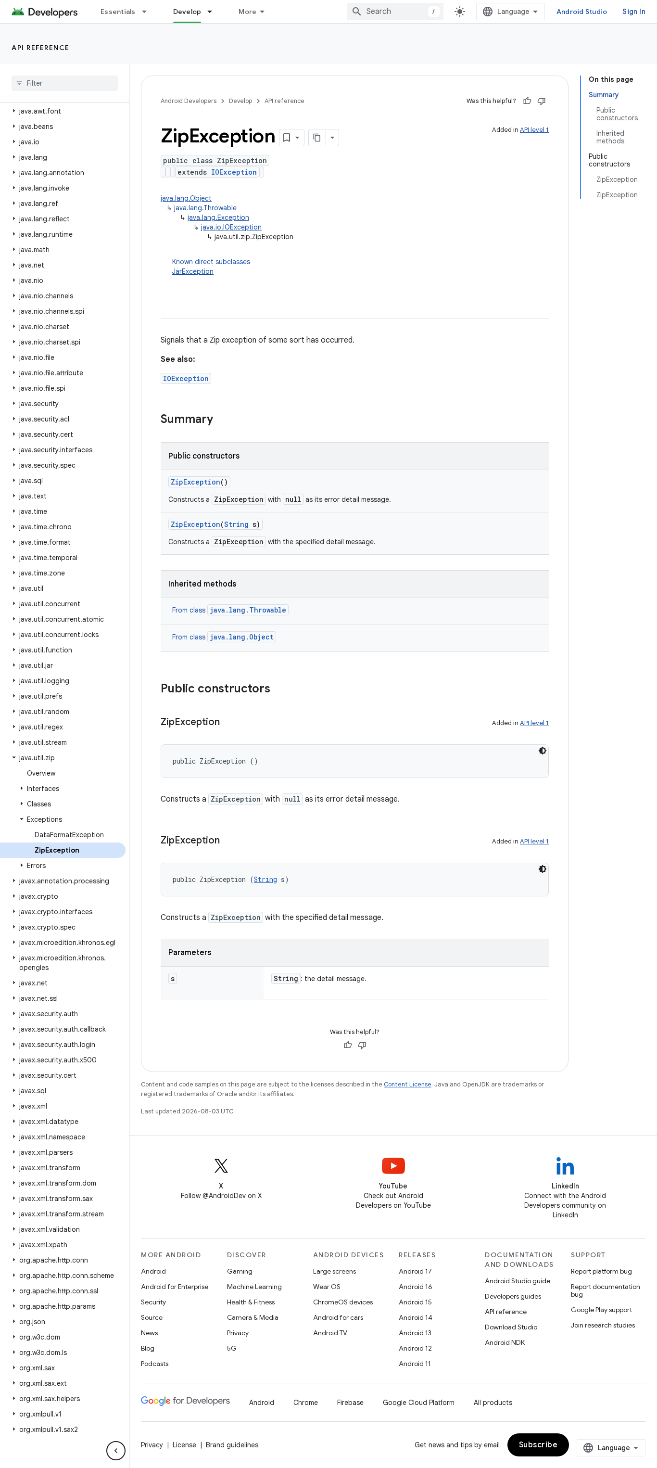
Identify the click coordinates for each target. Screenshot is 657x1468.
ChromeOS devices (343, 1302)
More (247, 11)
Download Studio (511, 1327)
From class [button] (229, 610)
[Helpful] (527, 101)
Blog (147, 1348)
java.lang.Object (186, 198)
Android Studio (581, 11)
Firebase (350, 1402)
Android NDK (505, 1342)
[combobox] (395, 11)
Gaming (240, 1271)
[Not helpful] (541, 101)
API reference (41, 47)
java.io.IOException (231, 227)
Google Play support (601, 1309)
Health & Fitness (251, 1302)
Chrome (305, 1402)
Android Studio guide (517, 1281)
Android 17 (415, 1271)
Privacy (238, 1332)
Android (153, 1271)
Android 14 (415, 1317)
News (149, 1332)
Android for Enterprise (174, 1286)
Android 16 (415, 1286)
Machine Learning (254, 1286)
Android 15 (415, 1302)
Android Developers (188, 101)
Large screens (334, 1271)
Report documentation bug (605, 1290)
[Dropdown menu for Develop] (214, 11)
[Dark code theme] (542, 750)
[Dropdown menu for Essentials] (149, 11)
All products (493, 1402)
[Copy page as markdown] (317, 137)
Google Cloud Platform (419, 1402)
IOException (234, 172)
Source (152, 1317)
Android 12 (415, 1348)
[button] (63, 111)
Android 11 (415, 1363)
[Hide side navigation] (116, 1450)
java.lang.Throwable (205, 208)
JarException (193, 271)
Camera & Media (252, 1317)
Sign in (633, 11)
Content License (407, 1084)
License (184, 1445)
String (236, 524)
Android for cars (338, 1317)
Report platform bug (601, 1271)
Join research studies (603, 1325)
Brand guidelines (232, 1445)
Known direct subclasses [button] (211, 266)
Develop (187, 11)
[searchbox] (65, 83)
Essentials (118, 11)
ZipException (195, 481)
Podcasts (154, 1363)
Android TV (330, 1332)
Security (153, 1302)
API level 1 (534, 130)
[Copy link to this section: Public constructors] (280, 689)
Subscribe (538, 1445)
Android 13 (415, 1332)
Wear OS (327, 1286)
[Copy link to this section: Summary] (222, 420)
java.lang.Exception (218, 217)
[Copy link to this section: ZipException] (229, 722)
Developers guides (513, 1296)
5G (232, 1348)
